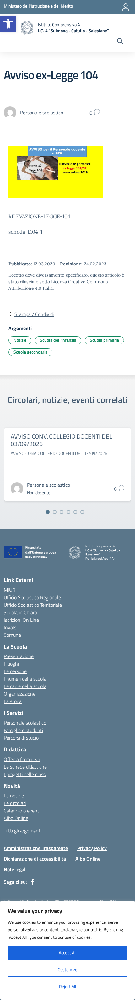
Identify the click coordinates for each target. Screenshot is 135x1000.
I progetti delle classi (25, 774)
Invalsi (10, 627)
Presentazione (19, 656)
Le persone (15, 671)
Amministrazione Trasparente (36, 848)
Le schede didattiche (25, 767)
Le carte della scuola (25, 686)
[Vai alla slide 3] (61, 512)
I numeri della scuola (25, 678)
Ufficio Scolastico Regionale (32, 597)
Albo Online (16, 818)
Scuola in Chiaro (20, 612)
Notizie (20, 340)
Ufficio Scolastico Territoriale (33, 605)
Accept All (67, 952)
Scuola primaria (104, 340)
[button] (8, 24)
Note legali (15, 869)
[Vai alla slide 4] (68, 512)
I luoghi (11, 663)
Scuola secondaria (30, 352)
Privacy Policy (92, 848)
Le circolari (15, 803)
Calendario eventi (22, 810)
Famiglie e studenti (23, 730)
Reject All (67, 986)
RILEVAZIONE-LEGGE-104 (39, 216)
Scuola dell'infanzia (58, 340)
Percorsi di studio (21, 737)
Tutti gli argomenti (22, 830)
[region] (67, 950)
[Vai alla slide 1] (48, 512)
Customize (67, 969)
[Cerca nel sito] (120, 42)
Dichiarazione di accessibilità (35, 858)
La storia (13, 701)
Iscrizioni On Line (21, 620)
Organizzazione (19, 693)
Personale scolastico (25, 722)
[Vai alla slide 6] (82, 512)
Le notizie (14, 795)
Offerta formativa (22, 759)
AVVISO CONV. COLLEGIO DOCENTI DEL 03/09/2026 (61, 440)
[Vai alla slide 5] (75, 512)
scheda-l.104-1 (25, 232)
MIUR (9, 590)
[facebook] (32, 882)
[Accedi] (125, 7)
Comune (12, 635)
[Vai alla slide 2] (55, 512)
